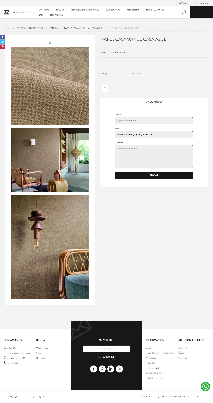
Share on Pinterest (2, 47)
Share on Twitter (2, 42)
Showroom (41, 357)
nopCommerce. (19, 396)
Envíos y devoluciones (155, 372)
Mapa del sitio (42, 347)
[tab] (154, 102)
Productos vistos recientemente (160, 352)
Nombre (119, 114)
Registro (186, 3)
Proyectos (150, 362)
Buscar (149, 347)
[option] (50, 42)
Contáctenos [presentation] (154, 102)
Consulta (119, 142)
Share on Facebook (2, 37)
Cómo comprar (153, 367)
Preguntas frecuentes (155, 377)
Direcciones (183, 357)
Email (117, 128)
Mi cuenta (182, 347)
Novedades (151, 357)
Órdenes (182, 352)
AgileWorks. (43, 396)
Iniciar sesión (204, 3)
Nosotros (40, 352)
